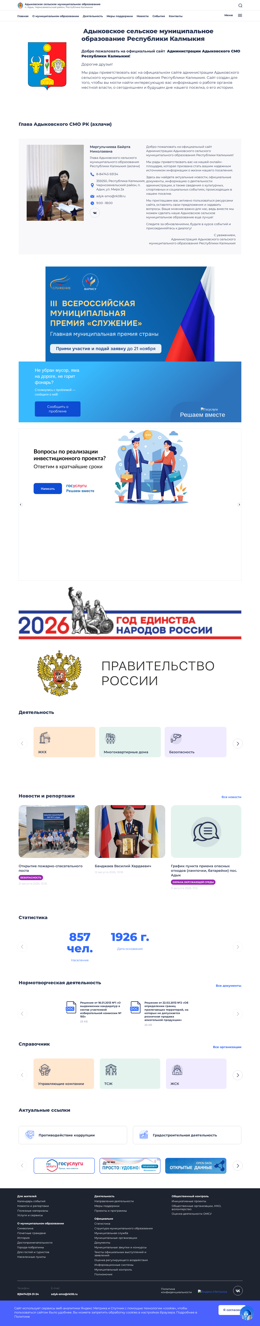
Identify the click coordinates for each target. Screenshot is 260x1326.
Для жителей (27, 1196)
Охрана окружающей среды (193, 882)
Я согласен (232, 1310)
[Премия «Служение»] (130, 314)
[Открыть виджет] (247, 1313)
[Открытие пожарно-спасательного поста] (54, 831)
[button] (238, 743)
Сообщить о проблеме (57, 409)
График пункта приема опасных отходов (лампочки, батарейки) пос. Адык (204, 870)
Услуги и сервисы (30, 1215)
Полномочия (103, 1274)
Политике (22, 1316)
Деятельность (93, 16)
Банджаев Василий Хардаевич (123, 866)
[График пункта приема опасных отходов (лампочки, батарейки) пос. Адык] (206, 831)
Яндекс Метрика (94, 1308)
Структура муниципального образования (123, 1228)
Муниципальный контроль (113, 1269)
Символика (25, 1228)
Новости (143, 16)
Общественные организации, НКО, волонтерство (196, 1207)
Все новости (231, 797)
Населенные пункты (31, 1257)
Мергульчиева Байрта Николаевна (110, 149)
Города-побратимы (30, 1247)
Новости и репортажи (33, 1206)
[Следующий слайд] (239, 504)
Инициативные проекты (189, 1201)
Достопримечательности (35, 1242)
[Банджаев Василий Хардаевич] (130, 831)
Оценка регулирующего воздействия (121, 1260)
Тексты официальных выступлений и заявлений (120, 1253)
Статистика (102, 1223)
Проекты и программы (110, 1210)
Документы (102, 1242)
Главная (23, 16)
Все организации (227, 1047)
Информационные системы (113, 1265)
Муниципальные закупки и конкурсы (120, 1247)
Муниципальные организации (115, 1238)
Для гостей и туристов (33, 1252)
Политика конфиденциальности (176, 1290)
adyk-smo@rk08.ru (64, 1294)
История (23, 1238)
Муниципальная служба (111, 1233)
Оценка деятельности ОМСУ (192, 1213)
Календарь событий (31, 1201)
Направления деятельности (114, 1201)
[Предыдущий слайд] (20, 504)
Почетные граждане (31, 1233)
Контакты (176, 16)
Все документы (228, 985)
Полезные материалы (32, 1210)
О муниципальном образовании (55, 16)
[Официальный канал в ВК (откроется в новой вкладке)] (238, 1290)
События (158, 16)
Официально (103, 1218)
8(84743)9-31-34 (28, 1294)
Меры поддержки (120, 16)
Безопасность (30, 877)
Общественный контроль (190, 1196)
